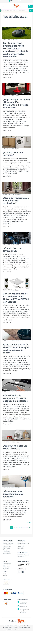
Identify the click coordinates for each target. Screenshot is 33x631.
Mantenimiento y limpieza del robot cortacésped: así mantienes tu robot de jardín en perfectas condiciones (15, 49)
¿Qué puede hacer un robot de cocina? (15, 447)
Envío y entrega (7, 546)
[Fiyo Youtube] (22, 572)
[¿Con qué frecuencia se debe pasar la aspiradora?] (16, 188)
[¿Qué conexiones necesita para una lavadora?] (16, 481)
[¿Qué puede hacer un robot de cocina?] (16, 435)
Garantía (5, 550)
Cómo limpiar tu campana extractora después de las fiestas (15, 398)
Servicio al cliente (7, 540)
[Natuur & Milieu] (28, 564)
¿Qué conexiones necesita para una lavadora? (13, 494)
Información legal (19, 626)
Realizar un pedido (8, 543)
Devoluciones (6, 548)
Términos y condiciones (24, 627)
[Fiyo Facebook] (19, 572)
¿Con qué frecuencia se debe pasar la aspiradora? (16, 200)
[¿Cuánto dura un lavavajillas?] (16, 238)
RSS (29, 522)
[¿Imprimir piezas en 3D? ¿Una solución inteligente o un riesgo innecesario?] (16, 89)
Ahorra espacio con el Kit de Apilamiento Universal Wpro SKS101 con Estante (16, 297)
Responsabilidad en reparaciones (10, 627)
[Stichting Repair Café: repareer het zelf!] (21, 565)
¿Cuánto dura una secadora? (13, 154)
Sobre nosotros (7, 563)
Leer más (6, 77)
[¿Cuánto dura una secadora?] (16, 142)
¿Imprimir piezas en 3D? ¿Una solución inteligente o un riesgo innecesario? (16, 103)
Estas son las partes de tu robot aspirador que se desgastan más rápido (16, 348)
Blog (4, 565)
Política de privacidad (9, 626)
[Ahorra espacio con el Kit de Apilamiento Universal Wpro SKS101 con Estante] (16, 283)
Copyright (26, 626)
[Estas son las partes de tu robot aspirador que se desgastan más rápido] (16, 334)
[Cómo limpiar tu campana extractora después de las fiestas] (16, 385)
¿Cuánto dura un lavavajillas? (12, 249)
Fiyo (17, 6)
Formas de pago (7, 545)
